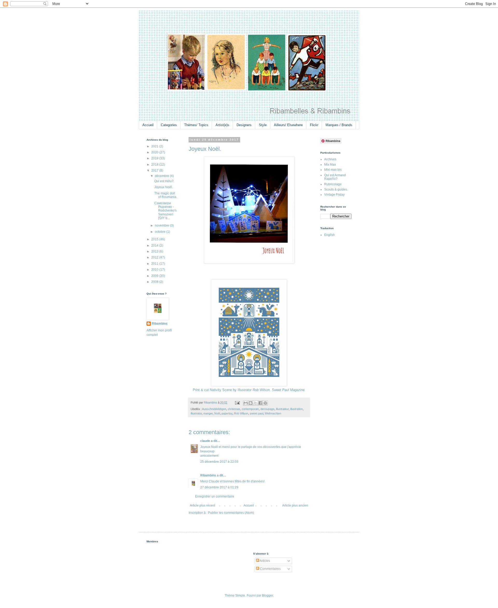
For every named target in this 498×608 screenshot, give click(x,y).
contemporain (250, 409)
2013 (155, 251)
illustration (296, 409)
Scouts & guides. (336, 189)
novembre (162, 225)
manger (208, 413)
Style (263, 125)
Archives (330, 159)
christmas (234, 409)
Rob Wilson (241, 413)
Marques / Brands (339, 125)
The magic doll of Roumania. (165, 195)
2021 (155, 146)
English (329, 235)
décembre (162, 176)
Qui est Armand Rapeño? (335, 177)
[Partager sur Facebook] (260, 403)
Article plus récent (202, 505)
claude (205, 441)
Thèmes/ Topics (196, 125)
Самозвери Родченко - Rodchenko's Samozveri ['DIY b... (165, 210)
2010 (155, 269)
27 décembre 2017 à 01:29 (219, 487)
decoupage (267, 409)
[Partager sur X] (255, 403)
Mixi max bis (333, 170)
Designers (244, 125)
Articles (264, 561)
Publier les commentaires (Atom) (231, 513)
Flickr (314, 125)
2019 (155, 158)
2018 (155, 164)
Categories (169, 125)
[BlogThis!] (250, 403)
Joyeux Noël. (163, 187)
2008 (155, 282)
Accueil (148, 125)
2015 (155, 239)
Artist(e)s (222, 125)
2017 (155, 170)
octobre (160, 232)
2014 (155, 245)
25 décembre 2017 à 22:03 (219, 461)
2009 (155, 276)
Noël (217, 413)
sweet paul (256, 413)
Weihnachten (273, 413)
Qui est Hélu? (164, 181)
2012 (155, 257)
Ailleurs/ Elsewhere (288, 125)
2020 (155, 152)
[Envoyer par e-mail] (245, 403)
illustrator (196, 413)
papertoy (227, 413)
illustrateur (282, 409)
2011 (155, 263)
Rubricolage (333, 184)
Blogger (267, 595)
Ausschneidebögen (214, 409)
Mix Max (330, 164)
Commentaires (270, 569)
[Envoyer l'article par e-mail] (237, 402)
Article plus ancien (295, 505)
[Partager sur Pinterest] (265, 403)
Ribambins (208, 475)
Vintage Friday (334, 194)
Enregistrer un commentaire (214, 496)
